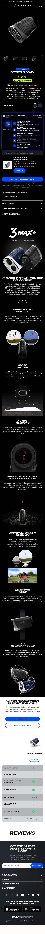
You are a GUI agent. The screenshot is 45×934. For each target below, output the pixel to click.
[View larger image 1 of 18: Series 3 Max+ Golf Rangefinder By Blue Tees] (6, 58)
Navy (40, 105)
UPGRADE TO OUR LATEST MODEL (18, 153)
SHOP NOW (19, 170)
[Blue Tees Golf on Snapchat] (33, 895)
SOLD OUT (22, 300)
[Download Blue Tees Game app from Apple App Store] (13, 909)
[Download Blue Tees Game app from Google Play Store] (32, 909)
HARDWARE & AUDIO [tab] (22, 719)
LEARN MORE (30, 166)
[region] (22, 29)
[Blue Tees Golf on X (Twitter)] (17, 895)
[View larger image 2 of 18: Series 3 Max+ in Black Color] (15, 58)
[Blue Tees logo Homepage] (22, 6)
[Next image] (42, 36)
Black (35, 105)
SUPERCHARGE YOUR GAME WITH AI (15, 116)
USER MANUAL (11, 214)
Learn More (7, 129)
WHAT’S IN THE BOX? (14, 209)
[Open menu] (4, 6)
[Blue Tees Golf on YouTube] (22, 895)
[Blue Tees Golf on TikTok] (27, 895)
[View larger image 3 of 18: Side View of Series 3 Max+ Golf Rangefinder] (24, 58)
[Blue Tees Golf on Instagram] (12, 895)
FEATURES (8, 203)
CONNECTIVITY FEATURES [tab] (22, 725)
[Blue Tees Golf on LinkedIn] (38, 895)
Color (7, 105)
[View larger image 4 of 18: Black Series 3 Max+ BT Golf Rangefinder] (34, 58)
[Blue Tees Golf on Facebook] (6, 895)
